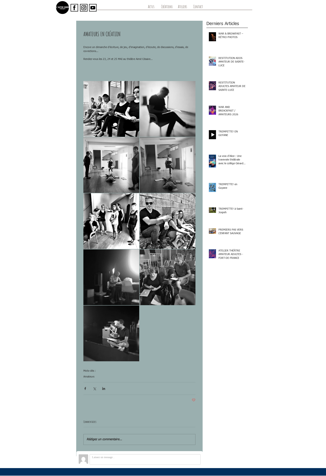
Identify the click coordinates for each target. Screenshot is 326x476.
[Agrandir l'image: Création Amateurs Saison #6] (111, 109)
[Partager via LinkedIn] (103, 388)
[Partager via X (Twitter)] (94, 388)
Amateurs (88, 376)
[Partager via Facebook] (85, 388)
